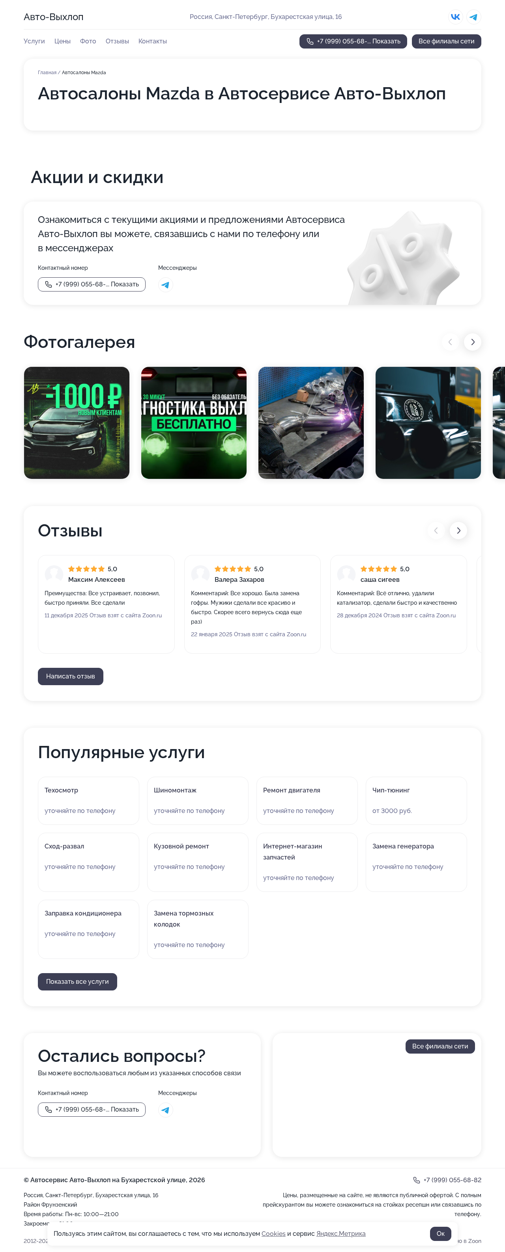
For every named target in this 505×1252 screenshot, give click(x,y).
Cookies (274, 1233)
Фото (88, 41)
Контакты (152, 41)
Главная (48, 72)
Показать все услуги (77, 981)
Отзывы (117, 41)
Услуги (34, 41)
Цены (62, 41)
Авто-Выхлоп (54, 16)
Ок (441, 1233)
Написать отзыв (70, 676)
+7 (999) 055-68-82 (452, 1180)
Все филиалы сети (447, 41)
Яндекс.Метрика (341, 1233)
